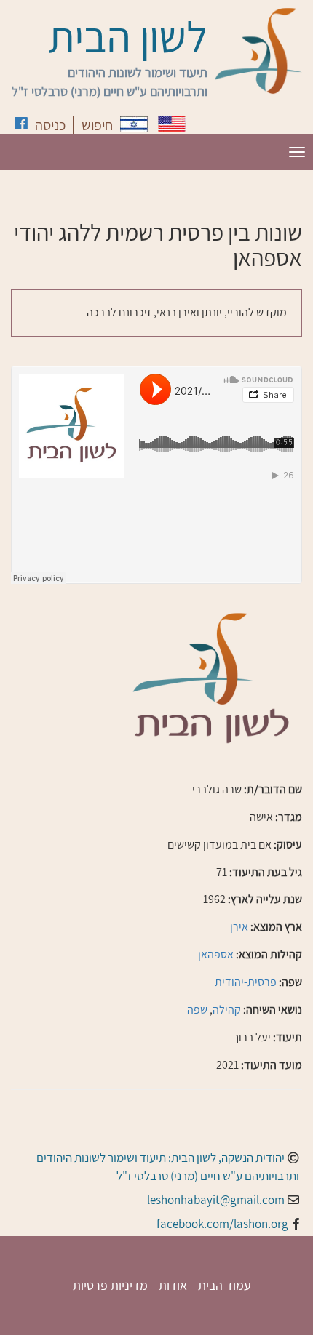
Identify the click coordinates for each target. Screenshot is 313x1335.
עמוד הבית (224, 1285)
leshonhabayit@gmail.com (216, 1200)
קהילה (227, 1009)
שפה (197, 1009)
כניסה (50, 125)
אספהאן (216, 954)
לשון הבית (127, 36)
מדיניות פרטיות (110, 1285)
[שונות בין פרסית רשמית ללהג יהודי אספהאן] (134, 124)
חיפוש (97, 125)
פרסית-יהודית (246, 982)
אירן (239, 926)
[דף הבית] (258, 51)
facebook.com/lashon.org (222, 1224)
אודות (173, 1285)
